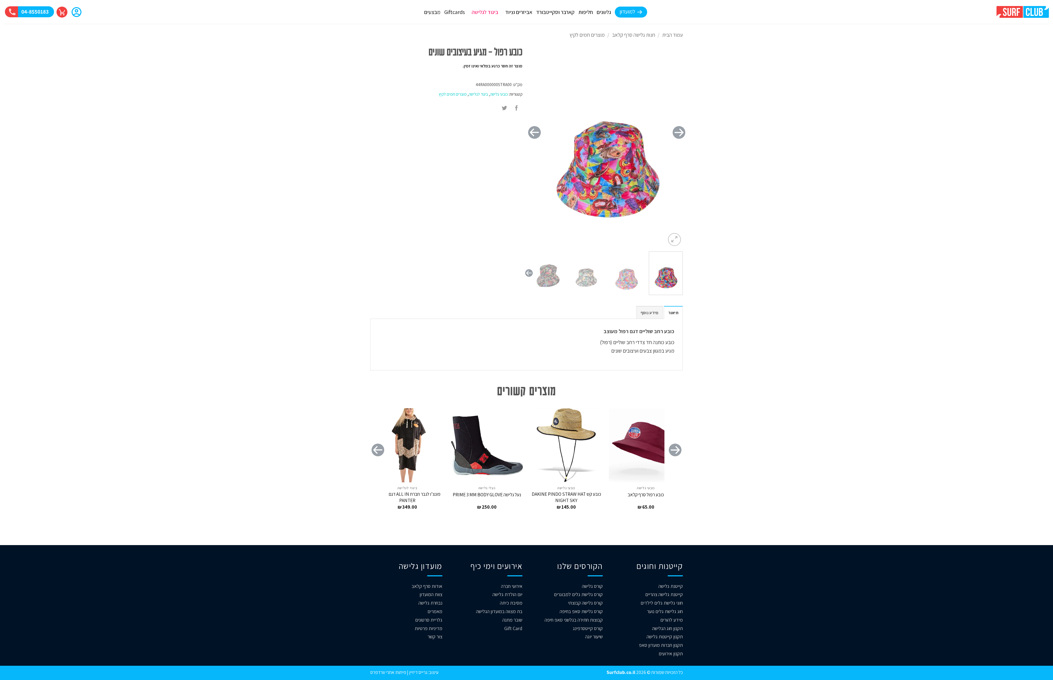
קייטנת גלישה (670, 586)
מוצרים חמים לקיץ (587, 34)
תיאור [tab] (673, 312)
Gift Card (513, 628)
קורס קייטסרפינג (588, 628)
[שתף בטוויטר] (504, 108)
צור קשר (435, 636)
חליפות (585, 12)
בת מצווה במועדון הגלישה (499, 611)
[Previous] (679, 132)
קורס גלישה (592, 586)
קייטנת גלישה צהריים (664, 594)
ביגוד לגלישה (485, 12)
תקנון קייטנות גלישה (665, 636)
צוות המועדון (431, 594)
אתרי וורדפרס (382, 672)
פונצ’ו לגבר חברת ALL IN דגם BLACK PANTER (407, 497)
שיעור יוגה (594, 636)
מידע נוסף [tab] (650, 312)
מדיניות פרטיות (428, 628)
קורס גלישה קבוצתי (585, 603)
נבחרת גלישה (430, 603)
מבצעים (432, 12)
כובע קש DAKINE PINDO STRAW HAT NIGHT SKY (566, 497)
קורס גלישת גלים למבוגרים (578, 594)
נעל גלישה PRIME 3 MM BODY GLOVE (487, 495)
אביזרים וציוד (518, 12)
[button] (76, 12)
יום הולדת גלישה (507, 594)
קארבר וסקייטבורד (555, 12)
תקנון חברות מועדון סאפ (661, 645)
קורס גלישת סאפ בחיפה (581, 611)
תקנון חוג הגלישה (667, 628)
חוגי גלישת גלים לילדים (662, 603)
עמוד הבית (672, 34)
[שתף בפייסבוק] (516, 108)
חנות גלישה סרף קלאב (633, 34)
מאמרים (435, 611)
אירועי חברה (511, 586)
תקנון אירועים (671, 653)
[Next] (534, 132)
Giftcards (454, 12)
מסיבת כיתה (511, 603)
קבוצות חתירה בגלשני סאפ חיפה (574, 620)
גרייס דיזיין (417, 672)
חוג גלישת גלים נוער (665, 611)
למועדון (627, 11)
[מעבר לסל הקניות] (62, 12)
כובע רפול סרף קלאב (646, 495)
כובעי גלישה (499, 94)
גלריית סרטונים (428, 620)
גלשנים (604, 12)
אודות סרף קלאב (427, 586)
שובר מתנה (512, 620)
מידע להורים (671, 620)
